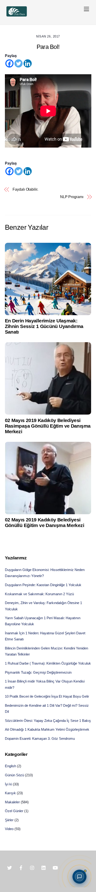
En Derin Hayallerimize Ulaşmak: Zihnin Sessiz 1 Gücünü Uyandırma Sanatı (44, 326)
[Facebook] (9, 63)
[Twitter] (18, 63)
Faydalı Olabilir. (25, 189)
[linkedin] (43, 867)
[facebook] (21, 867)
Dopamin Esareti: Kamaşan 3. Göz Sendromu (40, 738)
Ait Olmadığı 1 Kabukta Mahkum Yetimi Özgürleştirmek (47, 729)
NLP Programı (71, 197)
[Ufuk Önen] (16, 16)
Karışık (10, 793)
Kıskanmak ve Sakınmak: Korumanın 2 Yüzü (39, 594)
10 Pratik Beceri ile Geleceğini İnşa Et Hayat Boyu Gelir (47, 696)
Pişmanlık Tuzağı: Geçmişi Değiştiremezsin (38, 672)
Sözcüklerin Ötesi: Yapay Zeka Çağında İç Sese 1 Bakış (48, 721)
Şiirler (9, 820)
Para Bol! (48, 47)
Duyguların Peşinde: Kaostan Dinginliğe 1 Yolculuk (43, 585)
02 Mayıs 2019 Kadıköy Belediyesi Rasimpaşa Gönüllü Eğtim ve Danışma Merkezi (48, 426)
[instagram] (32, 867)
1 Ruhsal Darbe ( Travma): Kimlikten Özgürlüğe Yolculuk (48, 663)
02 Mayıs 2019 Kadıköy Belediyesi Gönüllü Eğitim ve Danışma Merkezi (44, 522)
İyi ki (8, 784)
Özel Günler (14, 811)
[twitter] (9, 867)
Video (9, 829)
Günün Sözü (14, 775)
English (10, 766)
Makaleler (12, 802)
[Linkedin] (28, 63)
